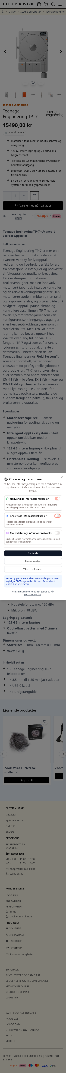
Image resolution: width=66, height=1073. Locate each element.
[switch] (57, 498)
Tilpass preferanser (33, 568)
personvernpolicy (32, 594)
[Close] (61, 477)
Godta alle (33, 553)
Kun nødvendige (33, 560)
